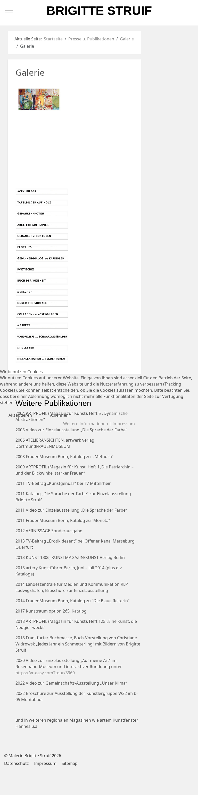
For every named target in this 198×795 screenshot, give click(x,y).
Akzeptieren (20, 415)
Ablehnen (59, 415)
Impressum (123, 423)
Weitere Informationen (85, 423)
